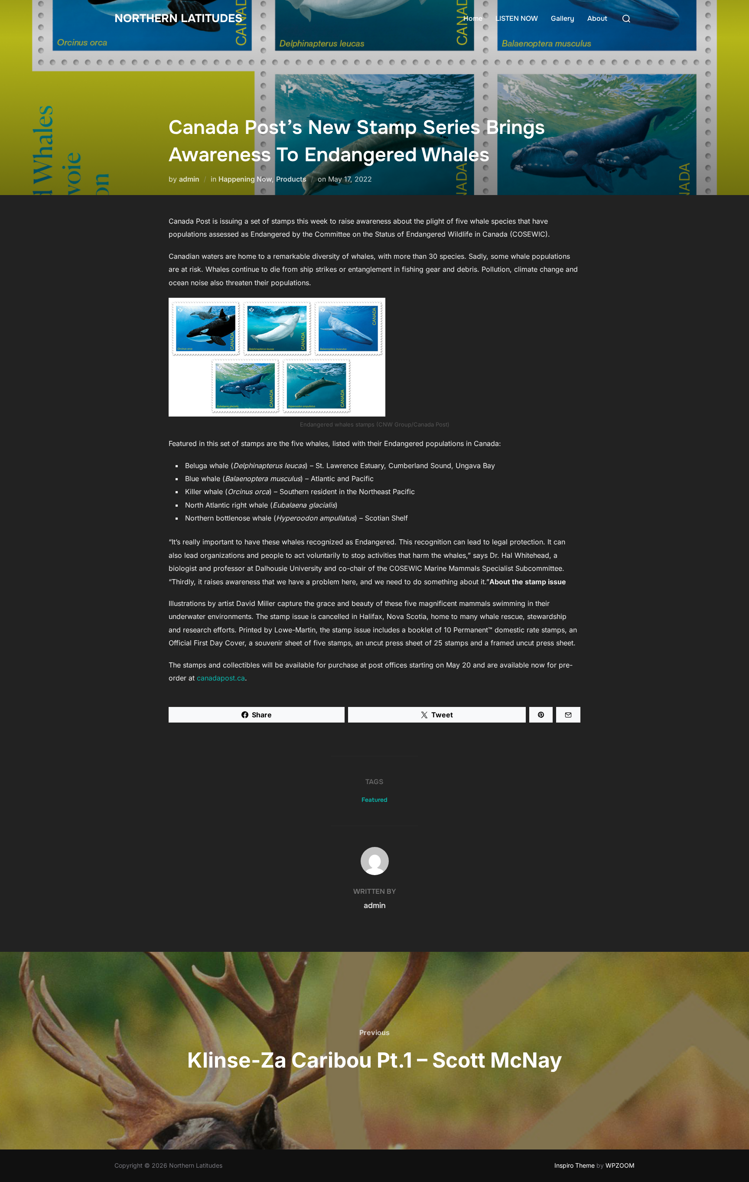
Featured (374, 800)
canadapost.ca (221, 678)
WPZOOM (620, 1165)
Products (291, 179)
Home (472, 18)
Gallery (562, 18)
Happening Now (245, 179)
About (597, 18)
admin (189, 179)
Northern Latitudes (178, 18)
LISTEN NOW (516, 18)
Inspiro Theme (574, 1165)
